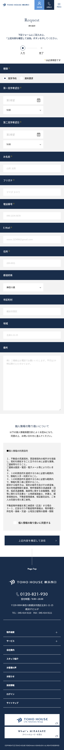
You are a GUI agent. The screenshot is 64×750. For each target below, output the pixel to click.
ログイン (10, 694)
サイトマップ (12, 702)
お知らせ (10, 676)
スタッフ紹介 (12, 658)
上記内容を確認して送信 (32, 540)
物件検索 (10, 632)
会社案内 (10, 650)
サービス (10, 641)
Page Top (32, 568)
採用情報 (10, 685)
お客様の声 (11, 667)
